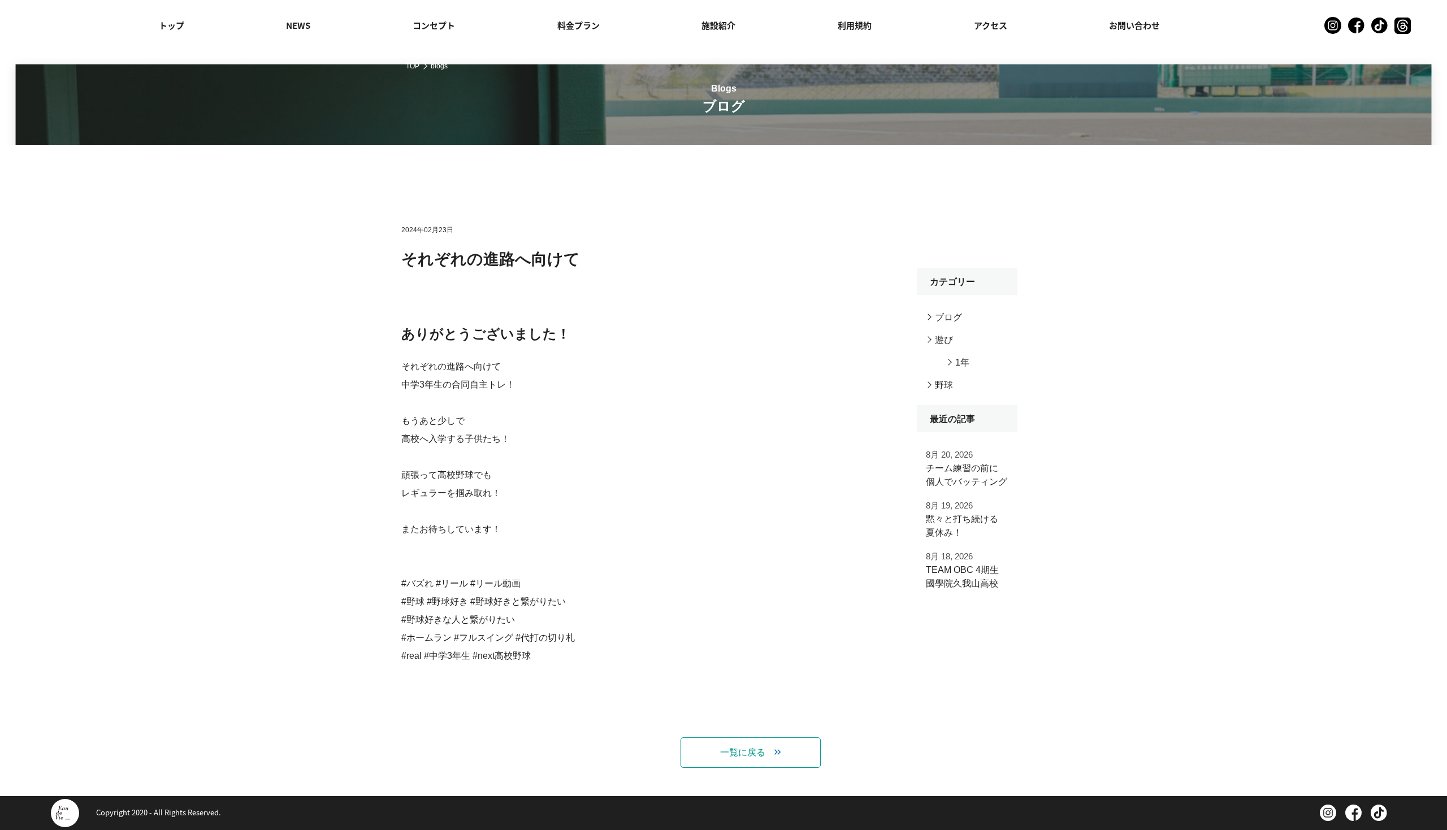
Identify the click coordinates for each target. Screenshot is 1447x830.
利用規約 (855, 25)
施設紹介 (718, 25)
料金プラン (578, 25)
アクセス (990, 25)
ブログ (948, 317)
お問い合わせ (1134, 25)
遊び (944, 340)
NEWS (298, 25)
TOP (412, 66)
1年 (962, 362)
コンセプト (434, 25)
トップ (171, 25)
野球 (944, 385)
